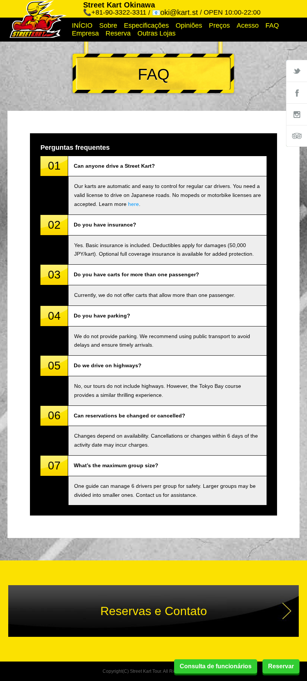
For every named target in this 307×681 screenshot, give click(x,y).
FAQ (272, 25)
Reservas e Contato (153, 611)
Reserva (118, 33)
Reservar (281, 666)
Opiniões (189, 25)
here (133, 204)
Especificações (146, 25)
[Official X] (296, 71)
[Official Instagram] (296, 114)
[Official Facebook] (296, 92)
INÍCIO (82, 25)
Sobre (108, 25)
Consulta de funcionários (216, 666)
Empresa (85, 33)
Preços (219, 25)
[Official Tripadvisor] (296, 136)
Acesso (248, 25)
